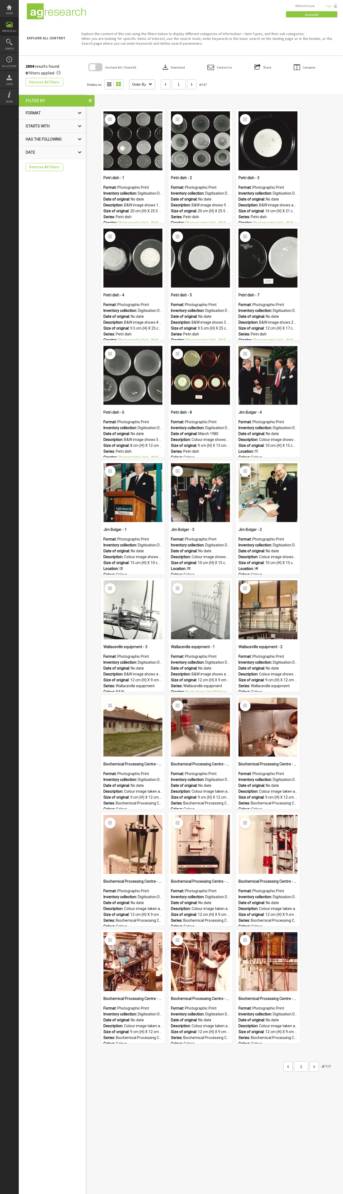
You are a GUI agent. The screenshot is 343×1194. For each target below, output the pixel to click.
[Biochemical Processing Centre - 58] (200, 727)
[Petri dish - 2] (200, 140)
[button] (311, 14)
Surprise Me (311, 14)
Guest (311, 6)
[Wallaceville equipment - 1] (200, 609)
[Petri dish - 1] (132, 140)
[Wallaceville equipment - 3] (132, 609)
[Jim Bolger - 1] (132, 492)
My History (9, 66)
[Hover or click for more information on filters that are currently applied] (58, 72)
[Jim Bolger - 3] (200, 492)
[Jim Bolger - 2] (267, 492)
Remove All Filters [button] (44, 82)
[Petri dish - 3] (267, 140)
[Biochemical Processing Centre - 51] (267, 961)
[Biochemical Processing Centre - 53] (132, 961)
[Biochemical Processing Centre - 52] (200, 961)
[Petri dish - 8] (200, 375)
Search (9, 48)
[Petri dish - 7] (267, 258)
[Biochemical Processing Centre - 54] (267, 844)
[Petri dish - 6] (132, 375)
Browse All (9, 31)
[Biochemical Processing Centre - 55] (200, 844)
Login (9, 84)
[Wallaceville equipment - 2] (267, 609)
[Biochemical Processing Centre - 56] (132, 844)
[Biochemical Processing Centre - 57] (267, 727)
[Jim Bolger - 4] (267, 375)
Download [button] (173, 67)
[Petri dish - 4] (132, 258)
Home (9, 13)
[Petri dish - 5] (200, 258)
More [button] (9, 101)
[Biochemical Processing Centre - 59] (132, 727)
